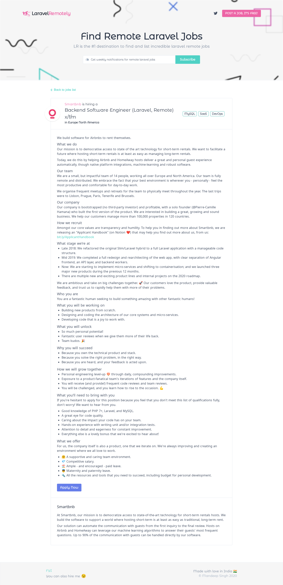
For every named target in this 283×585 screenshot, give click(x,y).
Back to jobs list (64, 89)
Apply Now (69, 487)
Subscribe (187, 59)
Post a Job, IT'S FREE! (241, 13)
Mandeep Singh (215, 576)
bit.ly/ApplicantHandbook (75, 237)
